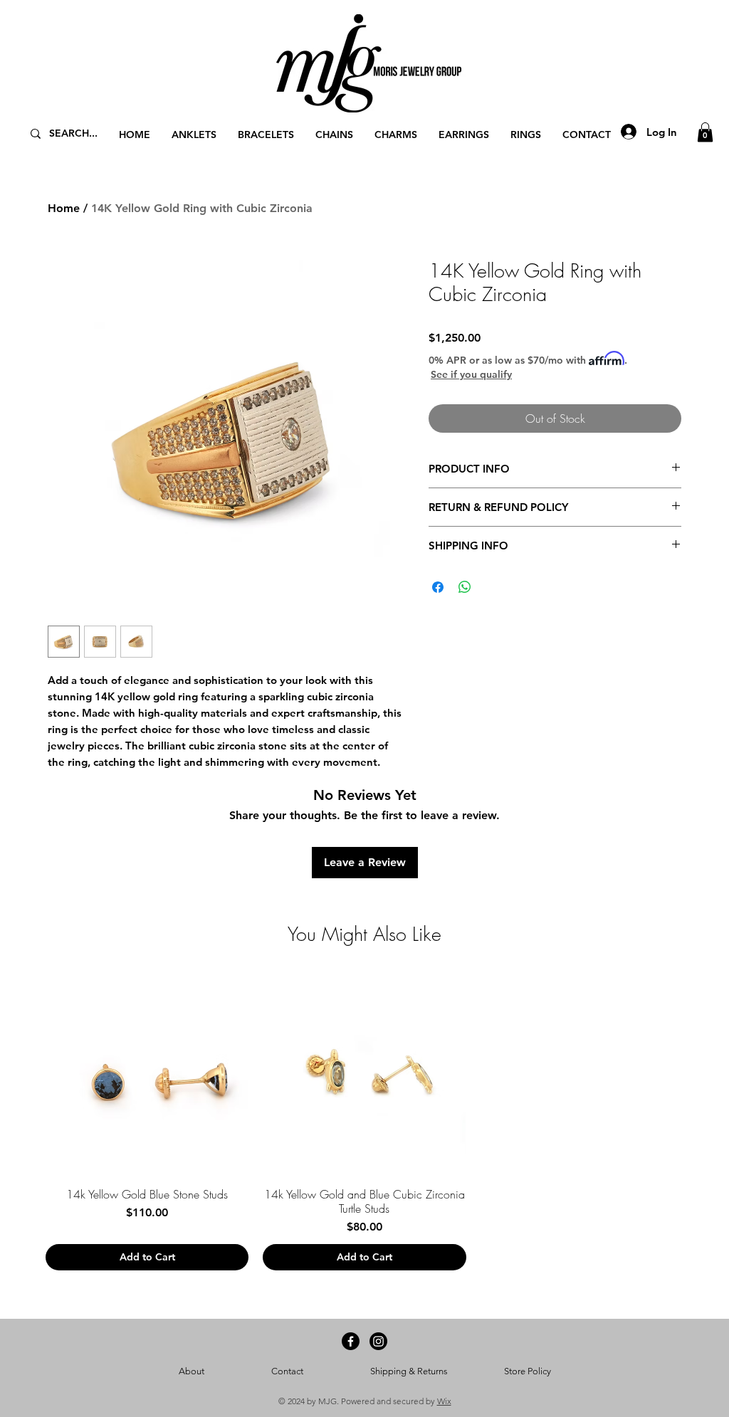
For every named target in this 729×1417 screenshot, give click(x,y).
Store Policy (527, 1371)
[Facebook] (351, 1341)
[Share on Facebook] (437, 587)
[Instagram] (378, 1341)
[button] (705, 132)
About (191, 1371)
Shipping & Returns (409, 1371)
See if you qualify (471, 374)
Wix (444, 1401)
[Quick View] (147, 1073)
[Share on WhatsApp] (464, 587)
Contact (287, 1371)
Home (64, 208)
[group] (364, 1120)
